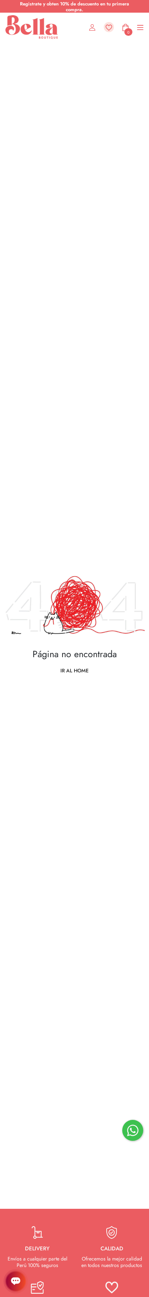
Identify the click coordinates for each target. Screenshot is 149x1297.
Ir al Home (74, 670)
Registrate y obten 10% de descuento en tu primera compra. (74, 6)
